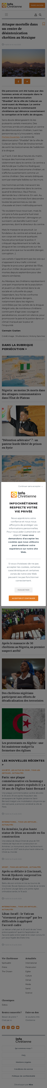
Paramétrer (23, 590)
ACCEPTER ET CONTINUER (23, 598)
